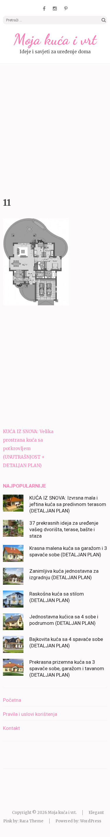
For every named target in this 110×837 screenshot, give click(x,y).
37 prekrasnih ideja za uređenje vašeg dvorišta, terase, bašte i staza (63, 529)
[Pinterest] (65, 8)
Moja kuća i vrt (55, 39)
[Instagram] (55, 8)
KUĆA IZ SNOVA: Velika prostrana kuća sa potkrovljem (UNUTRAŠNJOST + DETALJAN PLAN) (28, 448)
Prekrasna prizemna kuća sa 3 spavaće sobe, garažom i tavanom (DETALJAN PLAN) (66, 668)
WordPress (90, 821)
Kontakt (11, 728)
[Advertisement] (55, 129)
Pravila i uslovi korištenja (30, 714)
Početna (12, 700)
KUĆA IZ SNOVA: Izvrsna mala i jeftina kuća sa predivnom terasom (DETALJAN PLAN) (67, 504)
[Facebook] (44, 8)
